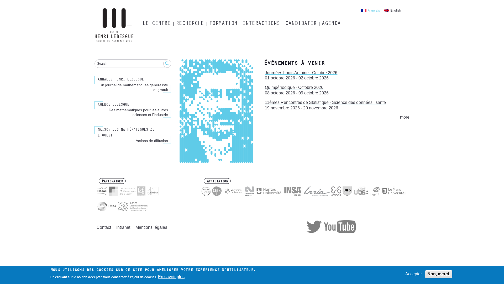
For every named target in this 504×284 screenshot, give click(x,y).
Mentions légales (151, 227)
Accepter (413, 274)
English (395, 10)
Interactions (261, 24)
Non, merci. (438, 274)
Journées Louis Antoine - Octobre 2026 (301, 72)
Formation (223, 24)
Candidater (300, 24)
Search (102, 63)
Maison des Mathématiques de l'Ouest (126, 133)
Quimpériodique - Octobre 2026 (294, 87)
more (405, 117)
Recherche (190, 24)
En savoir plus (171, 277)
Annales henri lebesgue (121, 80)
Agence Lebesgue (113, 105)
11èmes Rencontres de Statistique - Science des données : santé (325, 102)
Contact (104, 227)
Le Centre (156, 24)
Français (374, 10)
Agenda (331, 24)
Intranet (123, 227)
